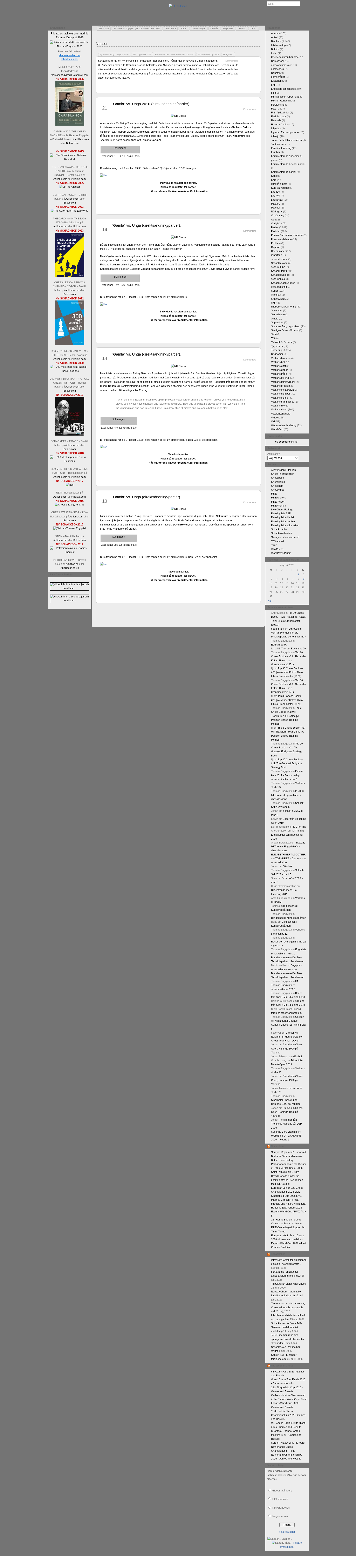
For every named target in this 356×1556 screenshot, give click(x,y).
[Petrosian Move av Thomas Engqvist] (69, 552)
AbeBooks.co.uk (70, 568)
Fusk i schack (278, 116)
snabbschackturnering (283, 306)
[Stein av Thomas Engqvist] (69, 528)
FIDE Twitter (278, 501)
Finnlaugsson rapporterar (285, 96)
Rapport (275, 247)
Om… (254, 28)
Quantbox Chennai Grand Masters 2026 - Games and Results (286, 1435)
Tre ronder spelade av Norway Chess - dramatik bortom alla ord (288, 1307)
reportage (276, 255)
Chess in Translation (282, 473)
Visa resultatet (287, 1531)
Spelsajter (276, 310)
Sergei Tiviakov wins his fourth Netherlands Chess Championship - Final (288, 1446)
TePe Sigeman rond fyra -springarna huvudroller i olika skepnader (287, 1339)
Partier (275, 227)
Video (274, 417)
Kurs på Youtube (280, 187)
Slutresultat (277, 298)
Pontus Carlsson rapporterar (287, 235)
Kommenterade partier (283, 172)
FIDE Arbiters (278, 497)
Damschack (277, 61)
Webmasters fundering (283, 425)
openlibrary (277, 628)
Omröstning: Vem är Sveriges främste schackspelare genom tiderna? (288, 632)
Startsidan (104, 28)
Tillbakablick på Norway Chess (288, 1283)
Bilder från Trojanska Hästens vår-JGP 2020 (286, 1123)
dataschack (277, 69)
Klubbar (275, 152)
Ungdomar (277, 354)
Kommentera (231, 61)
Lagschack (277, 199)
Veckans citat (278, 366)
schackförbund (279, 259)
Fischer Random (280, 100)
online (286, 441)
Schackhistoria (279, 263)
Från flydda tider (280, 112)
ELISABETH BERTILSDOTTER (288, 854)
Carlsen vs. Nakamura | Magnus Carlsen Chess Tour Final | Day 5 (287, 1036)
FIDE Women (278, 505)
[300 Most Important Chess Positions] (69, 461)
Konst (274, 175)
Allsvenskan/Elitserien (283, 470)
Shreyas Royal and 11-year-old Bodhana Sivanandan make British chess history (288, 1156)
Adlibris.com (82, 139)
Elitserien (276, 80)
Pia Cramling (299, 826)
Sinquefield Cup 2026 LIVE (286, 1195)
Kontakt (242, 28)
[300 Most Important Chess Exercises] (69, 344)
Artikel (274, 37)
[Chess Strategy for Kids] (69, 504)
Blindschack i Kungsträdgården (288, 917)
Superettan (277, 322)
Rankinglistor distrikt (282, 517)
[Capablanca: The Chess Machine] (69, 124)
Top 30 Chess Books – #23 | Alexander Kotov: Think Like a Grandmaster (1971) (287, 672)
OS (273, 219)
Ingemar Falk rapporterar (285, 132)
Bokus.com (72, 143)
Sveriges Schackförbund (285, 330)
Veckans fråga (279, 373)
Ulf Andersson (280, 1499)
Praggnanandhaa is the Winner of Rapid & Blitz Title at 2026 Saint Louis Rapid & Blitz (288, 1168)
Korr (273, 180)
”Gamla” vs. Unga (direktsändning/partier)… (148, 225)
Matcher (275, 207)
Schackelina (278, 1254)
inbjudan (276, 128)
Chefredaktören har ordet (285, 57)
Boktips (275, 49)
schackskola (278, 279)
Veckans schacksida (282, 389)
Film (273, 92)
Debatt (275, 73)
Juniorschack (278, 144)
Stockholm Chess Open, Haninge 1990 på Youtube (286, 1048)
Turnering (276, 350)
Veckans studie (279, 397)
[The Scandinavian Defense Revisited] (69, 159)
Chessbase (277, 477)
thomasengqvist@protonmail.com (69, 75)
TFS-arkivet (277, 541)
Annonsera (170, 28)
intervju (275, 136)
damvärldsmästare (281, 65)
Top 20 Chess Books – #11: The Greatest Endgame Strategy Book (287, 763)
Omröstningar (199, 28)
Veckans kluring (280, 378)
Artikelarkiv (273, 453)
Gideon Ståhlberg (282, 1490)
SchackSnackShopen (283, 283)
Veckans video (279, 409)
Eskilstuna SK (279, 644)
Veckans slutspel (280, 393)
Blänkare (276, 41)
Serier (274, 290)
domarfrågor (278, 76)
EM (273, 85)
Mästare (275, 203)
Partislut (275, 231)
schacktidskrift (279, 286)
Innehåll (214, 28)
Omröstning (277, 215)
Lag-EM (275, 191)
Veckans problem (280, 385)
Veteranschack (279, 413)
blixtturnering (278, 45)
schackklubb (278, 267)
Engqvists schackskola (283, 88)
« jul (269, 600)
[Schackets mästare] (69, 434)
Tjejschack (277, 346)
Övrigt (274, 223)
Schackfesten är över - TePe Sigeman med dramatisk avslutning (286, 1327)
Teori (274, 334)
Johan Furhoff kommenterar (286, 140)
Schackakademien (281, 533)
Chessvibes (277, 489)
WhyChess (277, 549)
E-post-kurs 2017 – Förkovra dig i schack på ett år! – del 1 (287, 775)
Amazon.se (72, 564)
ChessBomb (278, 482)
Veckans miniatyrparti (283, 381)
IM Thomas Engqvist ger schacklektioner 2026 (137, 28)
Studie (274, 318)
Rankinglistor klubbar (283, 521)
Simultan (276, 294)
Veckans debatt (279, 370)
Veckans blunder (280, 358)
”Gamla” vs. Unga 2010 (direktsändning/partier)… (152, 104)
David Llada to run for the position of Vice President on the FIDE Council (287, 1180)
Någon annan (280, 1516)
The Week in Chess (282, 1365)
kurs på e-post (279, 184)
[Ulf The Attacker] (69, 186)
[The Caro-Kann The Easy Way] (69, 210)
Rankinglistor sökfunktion (285, 525)
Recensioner (278, 251)
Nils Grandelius (281, 1507)
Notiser (102, 44)
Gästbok (287, 866)
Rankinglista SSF (280, 513)
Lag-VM (275, 195)
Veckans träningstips (282, 401)
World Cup (277, 429)
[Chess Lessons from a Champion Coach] (69, 275)
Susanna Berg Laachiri (284, 1131)
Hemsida (276, 120)
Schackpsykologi (280, 274)
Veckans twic (278, 405)
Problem (276, 243)
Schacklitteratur (279, 271)
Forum (183, 28)
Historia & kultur (280, 124)
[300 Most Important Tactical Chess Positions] (69, 371)
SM (273, 302)
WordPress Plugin (281, 553)
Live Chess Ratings (282, 509)
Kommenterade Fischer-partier (288, 164)
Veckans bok (278, 362)
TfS (273, 338)
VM (273, 421)
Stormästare (278, 314)
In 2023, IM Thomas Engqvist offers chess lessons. (287, 795)
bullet (274, 53)
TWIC (274, 545)
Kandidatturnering (281, 148)
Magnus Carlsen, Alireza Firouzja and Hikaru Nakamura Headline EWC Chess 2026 (288, 1203)
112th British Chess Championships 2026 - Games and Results (288, 1415)
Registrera (228, 28)
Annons (275, 33)
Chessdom (277, 485)
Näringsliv (276, 211)
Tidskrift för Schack (281, 342)
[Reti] (70, 484)
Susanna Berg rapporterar (285, 326)
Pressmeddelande (281, 239)
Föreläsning (278, 104)
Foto (273, 108)
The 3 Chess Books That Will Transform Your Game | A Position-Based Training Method (286, 716)
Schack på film (279, 529)
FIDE (274, 493)
